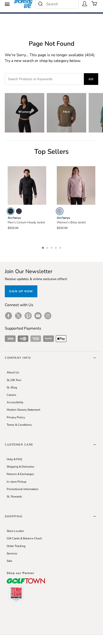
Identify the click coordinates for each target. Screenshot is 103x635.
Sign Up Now (21, 291)
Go (91, 79)
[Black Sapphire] (19, 211)
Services (12, 553)
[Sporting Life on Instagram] (48, 315)
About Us (13, 372)
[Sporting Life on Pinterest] (28, 315)
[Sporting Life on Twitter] (18, 315)
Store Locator (15, 531)
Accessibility (15, 402)
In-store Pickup (16, 482)
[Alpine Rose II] (59, 211)
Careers (11, 395)
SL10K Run (14, 380)
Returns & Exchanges (20, 474)
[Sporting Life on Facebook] (8, 315)
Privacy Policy (16, 417)
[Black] (10, 211)
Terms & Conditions (19, 425)
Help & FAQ (14, 459)
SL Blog (12, 387)
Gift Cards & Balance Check (24, 538)
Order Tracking (16, 546)
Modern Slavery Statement (23, 410)
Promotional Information (22, 489)
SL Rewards (14, 496)
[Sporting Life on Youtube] (38, 315)
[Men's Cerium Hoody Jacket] (27, 185)
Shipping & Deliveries (20, 467)
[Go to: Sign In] (84, 3)
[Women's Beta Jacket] (76, 185)
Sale (9, 561)
